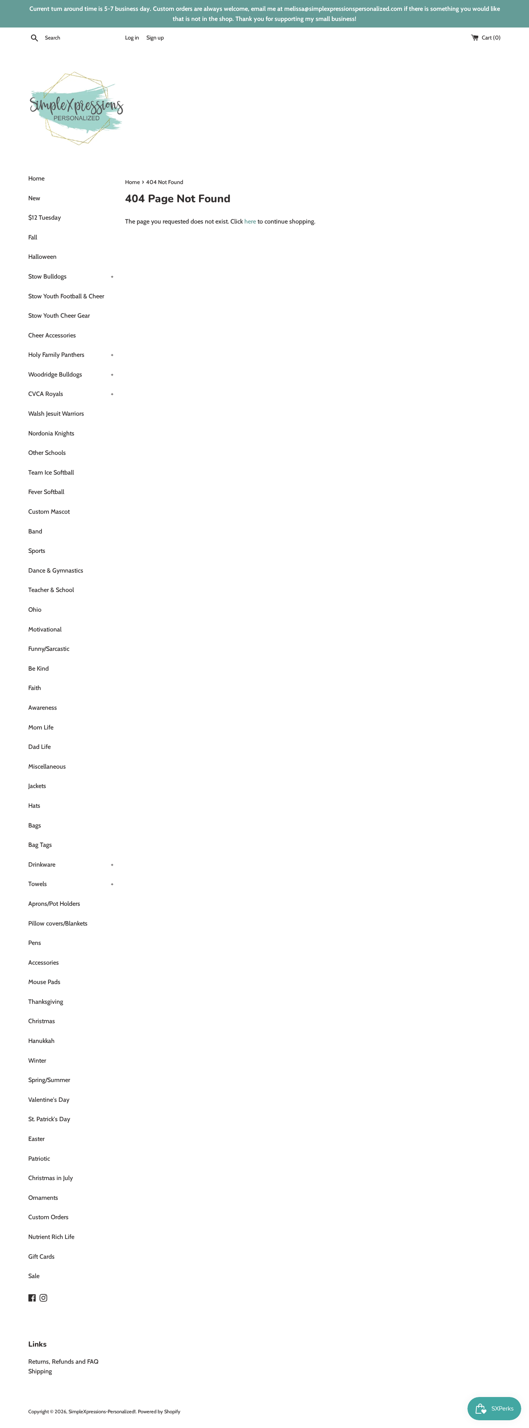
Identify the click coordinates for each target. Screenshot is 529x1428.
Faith (34, 688)
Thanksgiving (45, 1001)
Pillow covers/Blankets (58, 923)
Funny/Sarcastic (48, 648)
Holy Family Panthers (70, 354)
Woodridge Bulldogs (70, 374)
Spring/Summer (49, 1080)
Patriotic (39, 1158)
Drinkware (70, 864)
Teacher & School (51, 590)
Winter (37, 1060)
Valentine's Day (48, 1099)
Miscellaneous (47, 766)
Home (36, 178)
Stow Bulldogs (70, 276)
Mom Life (40, 727)
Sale (34, 1276)
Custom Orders (48, 1217)
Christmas (41, 1021)
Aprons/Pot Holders (54, 903)
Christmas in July (50, 1178)
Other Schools (47, 452)
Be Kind (38, 668)
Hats (34, 805)
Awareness (42, 707)
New (34, 198)
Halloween (42, 256)
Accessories (43, 962)
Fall (32, 237)
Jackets (37, 786)
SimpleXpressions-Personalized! (102, 1411)
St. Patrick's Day (49, 1119)
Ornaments (43, 1197)
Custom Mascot (49, 511)
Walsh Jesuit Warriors (56, 413)
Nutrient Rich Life (51, 1236)
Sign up (155, 37)
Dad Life (39, 746)
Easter (36, 1138)
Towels (70, 884)
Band (35, 531)
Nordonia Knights (51, 433)
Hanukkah (41, 1040)
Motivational (45, 629)
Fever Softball (46, 491)
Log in (132, 37)
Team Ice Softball (51, 472)
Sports (36, 550)
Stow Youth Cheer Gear (59, 315)
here (250, 221)
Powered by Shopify (159, 1411)
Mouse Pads (44, 982)
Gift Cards (41, 1256)
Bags (34, 825)
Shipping (40, 1371)
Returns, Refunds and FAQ (63, 1361)
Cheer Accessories (52, 335)
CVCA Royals (70, 393)
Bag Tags (40, 844)
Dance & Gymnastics (55, 570)
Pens (34, 942)
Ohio (34, 609)
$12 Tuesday (44, 217)
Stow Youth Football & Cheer (66, 296)
